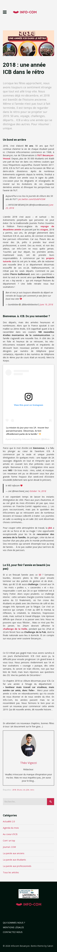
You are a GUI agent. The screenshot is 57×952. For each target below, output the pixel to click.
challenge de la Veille (15, 628)
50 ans (19, 790)
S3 (40, 574)
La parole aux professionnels (17, 866)
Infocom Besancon (31, 439)
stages (44, 229)
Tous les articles (11, 872)
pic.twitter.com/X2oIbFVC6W (31, 199)
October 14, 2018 (37, 491)
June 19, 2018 (46, 304)
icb (24, 790)
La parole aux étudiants (14, 859)
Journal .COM (9, 846)
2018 (14, 790)
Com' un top (9, 840)
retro (32, 790)
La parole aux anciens (13, 853)
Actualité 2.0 (9, 821)
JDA (50, 527)
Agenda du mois (11, 827)
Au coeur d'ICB (10, 834)
